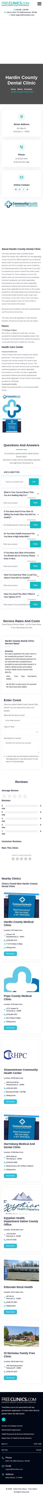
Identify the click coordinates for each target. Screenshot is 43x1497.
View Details (10, 954)
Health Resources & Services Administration (18, 1434)
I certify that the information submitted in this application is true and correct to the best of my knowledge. (22, 759)
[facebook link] (4, 1419)
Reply (35, 503)
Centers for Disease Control (12, 1426)
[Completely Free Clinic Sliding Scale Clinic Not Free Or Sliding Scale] (21, 732)
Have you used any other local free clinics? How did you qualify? (20, 576)
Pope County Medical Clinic (18, 997)
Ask (33, 482)
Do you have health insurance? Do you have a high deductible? (19, 535)
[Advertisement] (21, 41)
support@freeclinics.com (25, 15)
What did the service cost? (14, 715)
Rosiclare (28, 89)
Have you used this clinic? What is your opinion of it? (19, 595)
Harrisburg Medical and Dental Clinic (19, 1145)
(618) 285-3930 (21, 159)
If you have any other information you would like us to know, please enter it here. (19, 556)
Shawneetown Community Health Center (21, 1071)
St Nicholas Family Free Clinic (19, 1355)
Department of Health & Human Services (17, 1438)
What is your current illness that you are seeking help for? (19, 493)
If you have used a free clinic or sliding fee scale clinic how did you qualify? (20, 514)
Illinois (20, 89)
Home (13, 89)
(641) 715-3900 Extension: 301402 (24, 12)
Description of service (12, 738)
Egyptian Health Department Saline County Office (21, 1221)
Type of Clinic (9, 727)
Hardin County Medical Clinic (19, 923)
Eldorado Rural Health (18, 1287)
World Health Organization (11, 1430)
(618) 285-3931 (20, 162)
